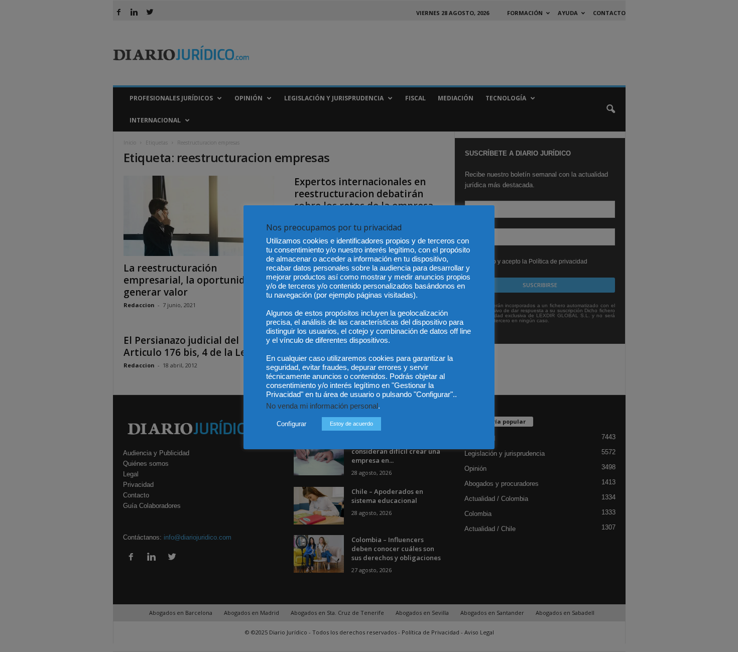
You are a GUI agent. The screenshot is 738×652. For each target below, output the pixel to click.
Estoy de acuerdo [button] (351, 424)
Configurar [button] (291, 424)
